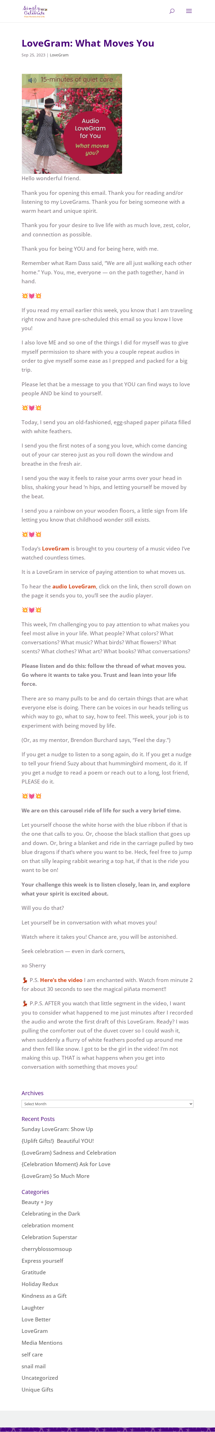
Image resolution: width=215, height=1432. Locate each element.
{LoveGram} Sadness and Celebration (69, 1152)
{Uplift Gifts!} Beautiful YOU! (58, 1141)
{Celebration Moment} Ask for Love (66, 1164)
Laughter (33, 1307)
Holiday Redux (40, 1284)
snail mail (34, 1366)
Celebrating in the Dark (51, 1213)
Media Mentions (42, 1342)
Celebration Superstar (49, 1237)
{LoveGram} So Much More (56, 1176)
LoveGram (59, 55)
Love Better (36, 1319)
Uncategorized (40, 1377)
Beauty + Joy (37, 1202)
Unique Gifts (37, 1389)
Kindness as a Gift (44, 1295)
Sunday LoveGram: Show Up (57, 1129)
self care (32, 1354)
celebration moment (48, 1225)
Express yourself (42, 1260)
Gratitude (34, 1272)
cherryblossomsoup (47, 1249)
